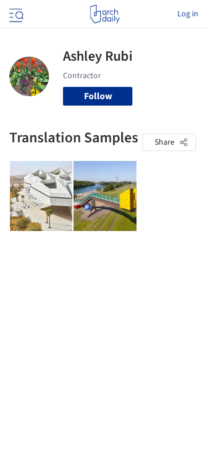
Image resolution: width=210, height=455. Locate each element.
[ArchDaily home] (105, 14)
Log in (187, 14)
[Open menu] (15, 14)
